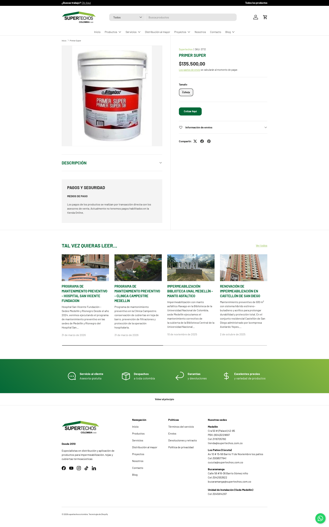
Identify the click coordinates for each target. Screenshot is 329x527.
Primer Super (75, 40)
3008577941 (219, 458)
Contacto (215, 31)
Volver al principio (164, 399)
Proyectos (180, 31)
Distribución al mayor (157, 31)
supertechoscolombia (78, 514)
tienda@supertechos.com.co (225, 443)
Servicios (131, 31)
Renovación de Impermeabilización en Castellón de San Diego (240, 291)
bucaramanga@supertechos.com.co (229, 481)
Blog (228, 31)
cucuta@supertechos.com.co (225, 462)
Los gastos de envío (189, 69)
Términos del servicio (181, 426)
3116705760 (219, 439)
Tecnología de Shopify (98, 514)
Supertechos (186, 49)
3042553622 (220, 477)
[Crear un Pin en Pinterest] (208, 141)
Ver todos (261, 245)
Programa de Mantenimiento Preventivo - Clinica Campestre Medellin (137, 293)
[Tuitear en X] (195, 141)
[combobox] (173, 17)
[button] (265, 17)
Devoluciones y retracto (182, 440)
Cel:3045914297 (217, 493)
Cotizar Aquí (190, 111)
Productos (111, 31)
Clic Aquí (86, 2)
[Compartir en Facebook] (202, 141)
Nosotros (200, 31)
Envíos (172, 433)
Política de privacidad (181, 447)
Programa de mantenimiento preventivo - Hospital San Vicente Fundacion (84, 293)
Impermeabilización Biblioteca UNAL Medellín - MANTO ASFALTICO (190, 291)
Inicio (97, 31)
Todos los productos (256, 2)
